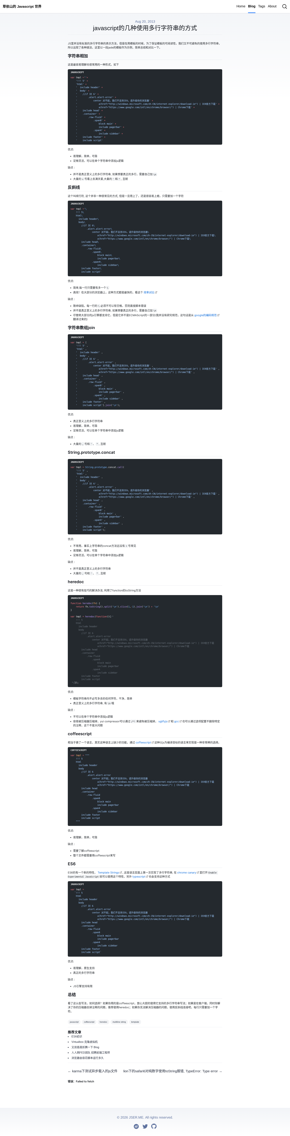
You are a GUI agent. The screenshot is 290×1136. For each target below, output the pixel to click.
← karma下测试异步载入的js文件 (92, 1071)
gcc (176, 721)
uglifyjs (162, 721)
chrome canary (186, 872)
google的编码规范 (205, 315)
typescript (138, 876)
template (135, 1022)
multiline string (119, 1022)
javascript (74, 1022)
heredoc (103, 1022)
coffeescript (143, 742)
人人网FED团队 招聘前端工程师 (90, 1052)
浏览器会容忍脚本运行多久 (87, 1058)
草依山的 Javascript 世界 (22, 6)
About (272, 6)
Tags (261, 6)
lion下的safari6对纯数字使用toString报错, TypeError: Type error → (172, 1071)
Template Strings (108, 872)
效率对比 (149, 292)
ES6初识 (76, 1036)
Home (240, 6)
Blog (251, 6)
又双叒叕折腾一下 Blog (85, 1047)
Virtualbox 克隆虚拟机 (84, 1041)
